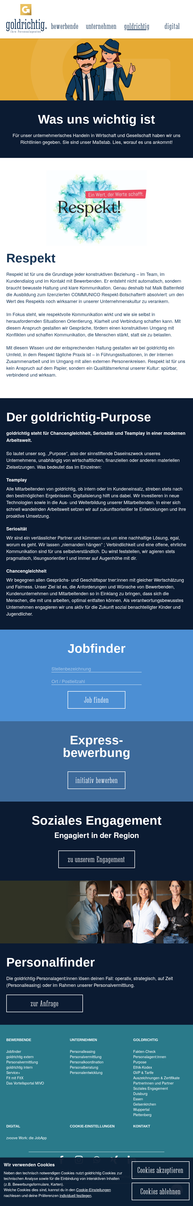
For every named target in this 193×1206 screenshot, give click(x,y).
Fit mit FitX (14, 1077)
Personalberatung (84, 1067)
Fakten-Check (144, 1051)
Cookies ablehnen (160, 1191)
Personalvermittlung (22, 1061)
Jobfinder (13, 1051)
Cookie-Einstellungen (93, 1189)
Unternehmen (101, 26)
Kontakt (141, 1126)
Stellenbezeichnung (67, 671)
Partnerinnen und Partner (153, 1083)
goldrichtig (137, 26)
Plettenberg (142, 1114)
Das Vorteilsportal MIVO (25, 1083)
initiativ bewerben (96, 780)
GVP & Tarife (143, 1072)
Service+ (13, 1072)
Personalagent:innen (149, 1056)
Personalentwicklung (86, 1072)
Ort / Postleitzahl (65, 683)
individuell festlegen (75, 1195)
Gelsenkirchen (144, 1104)
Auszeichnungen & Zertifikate (156, 1077)
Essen (138, 1098)
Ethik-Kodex (142, 1067)
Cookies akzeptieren (160, 1170)
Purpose (140, 1061)
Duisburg (140, 1093)
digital (172, 26)
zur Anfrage (45, 1003)
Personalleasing (82, 1051)
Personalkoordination (87, 1061)
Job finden (96, 700)
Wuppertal (141, 1109)
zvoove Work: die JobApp (26, 1137)
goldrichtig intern (19, 1067)
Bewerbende (64, 26)
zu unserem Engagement (96, 859)
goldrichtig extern (20, 1056)
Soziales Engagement (150, 1088)
